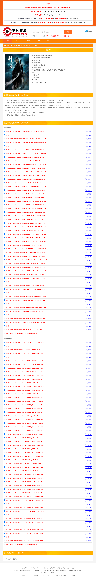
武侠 (43, 65)
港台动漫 (18, 45)
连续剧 (28, 40)
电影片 (18, 40)
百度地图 (58, 575)
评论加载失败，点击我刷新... (11, 559)
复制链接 (12, 333)
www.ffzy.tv (42, 575)
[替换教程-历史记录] (80, 22)
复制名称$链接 (20, 333)
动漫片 (38, 40)
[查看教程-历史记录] (72, 18)
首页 (8, 40)
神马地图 (63, 575)
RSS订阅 (68, 575)
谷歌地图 (72, 575)
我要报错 (88, 131)
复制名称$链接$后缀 (32, 333)
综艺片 (49, 40)
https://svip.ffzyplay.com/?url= (52, 15)
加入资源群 (89, 31)
